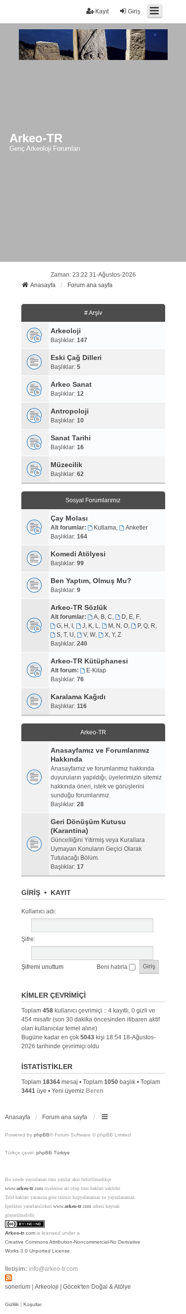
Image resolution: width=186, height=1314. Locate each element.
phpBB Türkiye (53, 1152)
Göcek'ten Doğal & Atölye (97, 1286)
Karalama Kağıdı (78, 697)
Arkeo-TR (93, 732)
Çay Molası (69, 518)
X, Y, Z (113, 634)
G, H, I (65, 625)
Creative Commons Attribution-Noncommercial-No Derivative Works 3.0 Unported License (72, 1246)
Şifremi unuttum (42, 966)
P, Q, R (146, 625)
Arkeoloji (66, 331)
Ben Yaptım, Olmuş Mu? (91, 581)
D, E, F (130, 616)
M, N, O (118, 625)
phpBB (42, 1134)
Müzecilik (66, 465)
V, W (89, 634)
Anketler (136, 527)
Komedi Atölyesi (78, 554)
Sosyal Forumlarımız (93, 500)
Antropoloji (70, 411)
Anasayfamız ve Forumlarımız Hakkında (100, 754)
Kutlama (105, 527)
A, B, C (103, 616)
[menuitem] (12, 1304)
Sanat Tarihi (71, 438)
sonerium (17, 1286)
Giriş (30, 892)
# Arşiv (93, 312)
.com (20, 1233)
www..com (24, 1188)
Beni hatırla (113, 966)
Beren (94, 1090)
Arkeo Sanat (71, 384)
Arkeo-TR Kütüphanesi (89, 661)
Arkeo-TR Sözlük (79, 607)
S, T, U (65, 634)
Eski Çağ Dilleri (76, 357)
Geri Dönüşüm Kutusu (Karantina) (88, 826)
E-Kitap (96, 670)
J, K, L (90, 625)
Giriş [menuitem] (134, 11)
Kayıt (61, 892)
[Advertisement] (93, 164)
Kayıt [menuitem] (102, 11)
